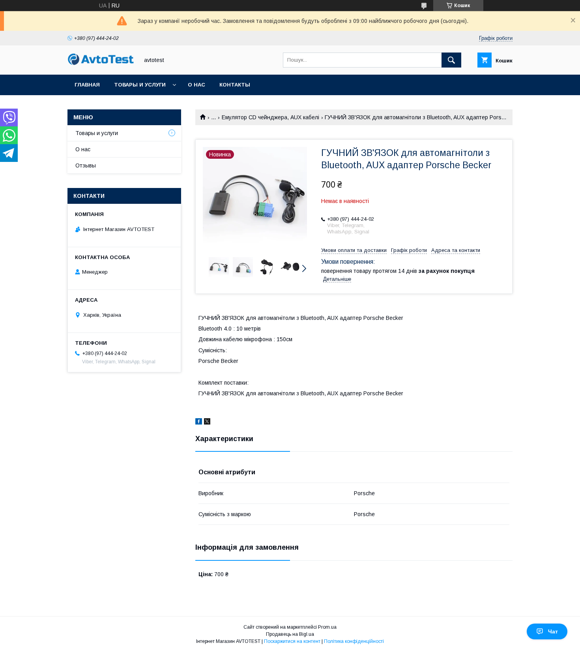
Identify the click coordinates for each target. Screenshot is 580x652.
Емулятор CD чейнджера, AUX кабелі (270, 117)
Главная (87, 85)
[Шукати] (451, 60)
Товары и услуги (140, 85)
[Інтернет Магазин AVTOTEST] (101, 64)
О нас (196, 85)
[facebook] (198, 422)
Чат (553, 631)
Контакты (234, 85)
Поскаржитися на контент (292, 641)
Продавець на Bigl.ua (290, 634)
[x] (207, 422)
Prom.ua (327, 627)
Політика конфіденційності (354, 641)
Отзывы (85, 165)
